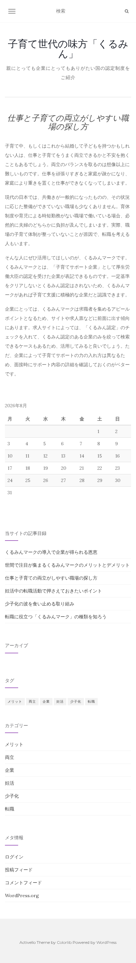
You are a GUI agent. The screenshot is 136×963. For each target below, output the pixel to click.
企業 (46, 701)
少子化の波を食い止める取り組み (39, 604)
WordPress (106, 942)
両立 (32, 701)
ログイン (14, 857)
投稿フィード (19, 870)
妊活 (60, 701)
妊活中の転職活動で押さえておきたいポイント (53, 591)
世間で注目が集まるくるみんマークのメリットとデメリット (67, 565)
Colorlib (64, 942)
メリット (15, 701)
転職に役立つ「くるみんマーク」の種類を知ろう (56, 617)
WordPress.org (22, 895)
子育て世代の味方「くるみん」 (68, 49)
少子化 (75, 701)
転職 (91, 701)
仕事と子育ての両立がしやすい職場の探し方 (51, 578)
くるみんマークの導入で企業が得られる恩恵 (51, 552)
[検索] (126, 11)
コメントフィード (23, 883)
